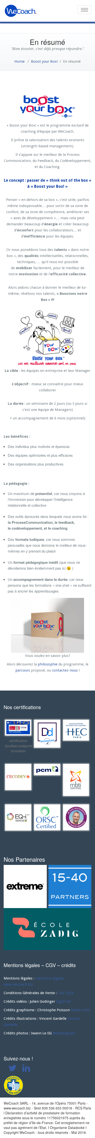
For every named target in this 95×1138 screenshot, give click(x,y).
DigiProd (63, 1001)
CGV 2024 (65, 993)
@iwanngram (64, 1033)
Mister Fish (80, 1010)
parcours (22, 670)
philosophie (47, 664)
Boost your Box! (44, 61)
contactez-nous (65, 670)
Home (19, 61)
